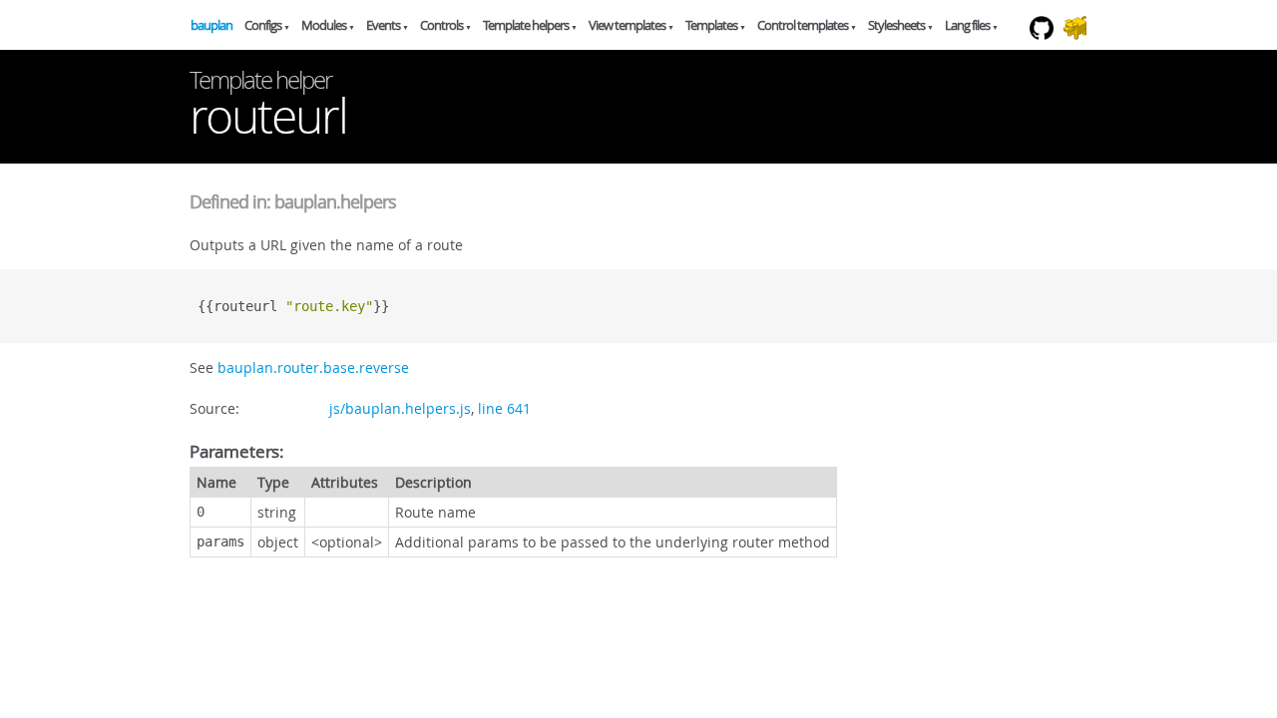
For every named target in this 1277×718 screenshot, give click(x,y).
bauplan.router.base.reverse (313, 367)
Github (1047, 49)
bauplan (211, 25)
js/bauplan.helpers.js (400, 408)
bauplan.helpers (335, 201)
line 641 (504, 408)
